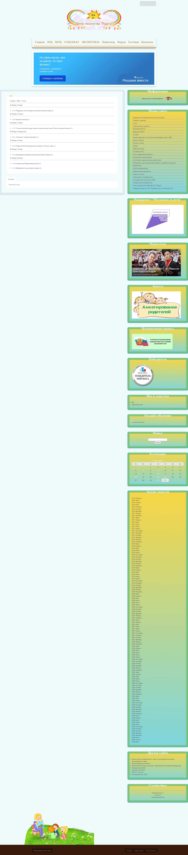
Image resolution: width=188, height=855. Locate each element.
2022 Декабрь (137, 666)
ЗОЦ (50, 42)
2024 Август (136, 700)
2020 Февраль (137, 592)
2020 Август (136, 605)
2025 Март (135, 716)
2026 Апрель (136, 739)
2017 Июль (136, 526)
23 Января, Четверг (16, 123)
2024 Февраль (137, 694)
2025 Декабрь (137, 733)
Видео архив (139, 851)
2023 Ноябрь (136, 687)
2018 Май (135, 548)
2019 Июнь (136, 574)
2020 (18, 101)
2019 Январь (136, 563)
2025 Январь (136, 711)
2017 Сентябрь (137, 531)
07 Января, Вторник (16, 158)
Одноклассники (137, 404)
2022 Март (135, 646)
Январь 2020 (157, 461)
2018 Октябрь (137, 557)
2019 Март (135, 568)
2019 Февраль (137, 565)
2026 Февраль (137, 735)
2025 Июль (136, 724)
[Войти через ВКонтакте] (146, 8)
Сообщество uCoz (138, 770)
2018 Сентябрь (137, 555)
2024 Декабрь (137, 709)
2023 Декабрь (137, 689)
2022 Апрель (136, 648)
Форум (121, 42)
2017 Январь (136, 513)
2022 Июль (136, 655)
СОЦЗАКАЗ (71, 42)
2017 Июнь (136, 524)
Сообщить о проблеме (53, 78)
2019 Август (136, 578)
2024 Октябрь (137, 705)
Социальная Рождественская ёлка (27, 163)
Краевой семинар (21, 119)
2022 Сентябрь (137, 659)
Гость (143, 3)
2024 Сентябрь (137, 702)
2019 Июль (136, 576)
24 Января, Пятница (16, 114)
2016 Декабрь (137, 511)
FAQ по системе (137, 772)
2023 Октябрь (137, 685)
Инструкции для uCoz (139, 774)
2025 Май (135, 720)
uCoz (49, 851)
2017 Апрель (136, 520)
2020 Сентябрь (137, 607)
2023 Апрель (136, 674)
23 (158, 477)
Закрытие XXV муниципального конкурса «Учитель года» (35, 146)
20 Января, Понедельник (18, 132)
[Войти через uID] (142, 8)
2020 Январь (136, 589)
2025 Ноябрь (136, 731)
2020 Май (135, 598)
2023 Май (135, 676)
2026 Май (135, 742)
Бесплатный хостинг (40, 851)
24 (165, 477)
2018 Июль (136, 552)
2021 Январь (136, 615)
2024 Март (135, 696)
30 (158, 480)
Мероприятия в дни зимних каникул (27, 168)
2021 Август (136, 631)
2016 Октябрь (137, 507)
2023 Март (135, 672)
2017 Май (135, 522)
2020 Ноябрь (136, 611)
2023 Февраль (137, 670)
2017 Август (136, 528)
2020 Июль (136, 602)
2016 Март (135, 500)
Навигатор (108, 42)
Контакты (147, 42)
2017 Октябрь (137, 533)
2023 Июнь (136, 679)
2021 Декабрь (137, 639)
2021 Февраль (137, 618)
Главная (40, 42)
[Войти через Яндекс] (149, 8)
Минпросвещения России (141, 763)
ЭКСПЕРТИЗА (90, 42)
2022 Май (135, 650)
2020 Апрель (136, 596)
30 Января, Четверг (16, 105)
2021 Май (135, 624)
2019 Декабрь (137, 587)
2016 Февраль (137, 498)
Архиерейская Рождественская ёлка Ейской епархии (33, 155)
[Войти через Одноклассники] (153, 8)
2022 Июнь (136, 652)
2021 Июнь (136, 626)
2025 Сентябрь (137, 726)
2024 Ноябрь (136, 707)
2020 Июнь (136, 600)
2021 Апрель (136, 622)
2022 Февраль (137, 644)
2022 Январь (136, 642)
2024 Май (135, 698)
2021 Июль (136, 629)
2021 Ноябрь (136, 637)
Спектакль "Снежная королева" (26, 137)
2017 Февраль (137, 515)
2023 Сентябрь (137, 683)
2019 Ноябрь (136, 585)
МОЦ (58, 42)
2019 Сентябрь (137, 581)
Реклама (11, 179)
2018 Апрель (136, 546)
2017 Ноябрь (136, 535)
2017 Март (135, 518)
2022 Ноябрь (136, 663)
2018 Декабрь (137, 561)
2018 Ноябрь (136, 559)
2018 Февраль (137, 541)
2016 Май (135, 504)
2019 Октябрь (137, 583)
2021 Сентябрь (137, 633)
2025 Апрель (136, 718)
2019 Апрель (136, 570)
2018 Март (135, 544)
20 (136, 477)
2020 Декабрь (137, 613)
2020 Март (135, 594)
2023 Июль (136, 681)
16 (158, 474)
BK (133, 402)
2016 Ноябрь (136, 509)
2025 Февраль (137, 713)
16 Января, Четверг (16, 140)
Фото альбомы (151, 851)
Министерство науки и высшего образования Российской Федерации (156, 765)
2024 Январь (136, 692)
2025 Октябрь (137, 729)
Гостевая (133, 42)
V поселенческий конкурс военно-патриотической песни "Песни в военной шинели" (43, 128)
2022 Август (136, 657)
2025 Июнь (136, 722)
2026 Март (135, 737)
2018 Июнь (136, 550)
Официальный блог (139, 768)
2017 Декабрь (137, 537)
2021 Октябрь (137, 635)
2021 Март (135, 620)
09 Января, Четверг (16, 149)
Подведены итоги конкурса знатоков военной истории (33, 111)
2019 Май (135, 572)
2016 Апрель (136, 502)
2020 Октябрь (137, 609)
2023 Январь (136, 668)
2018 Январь (136, 539)
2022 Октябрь (137, 661)
